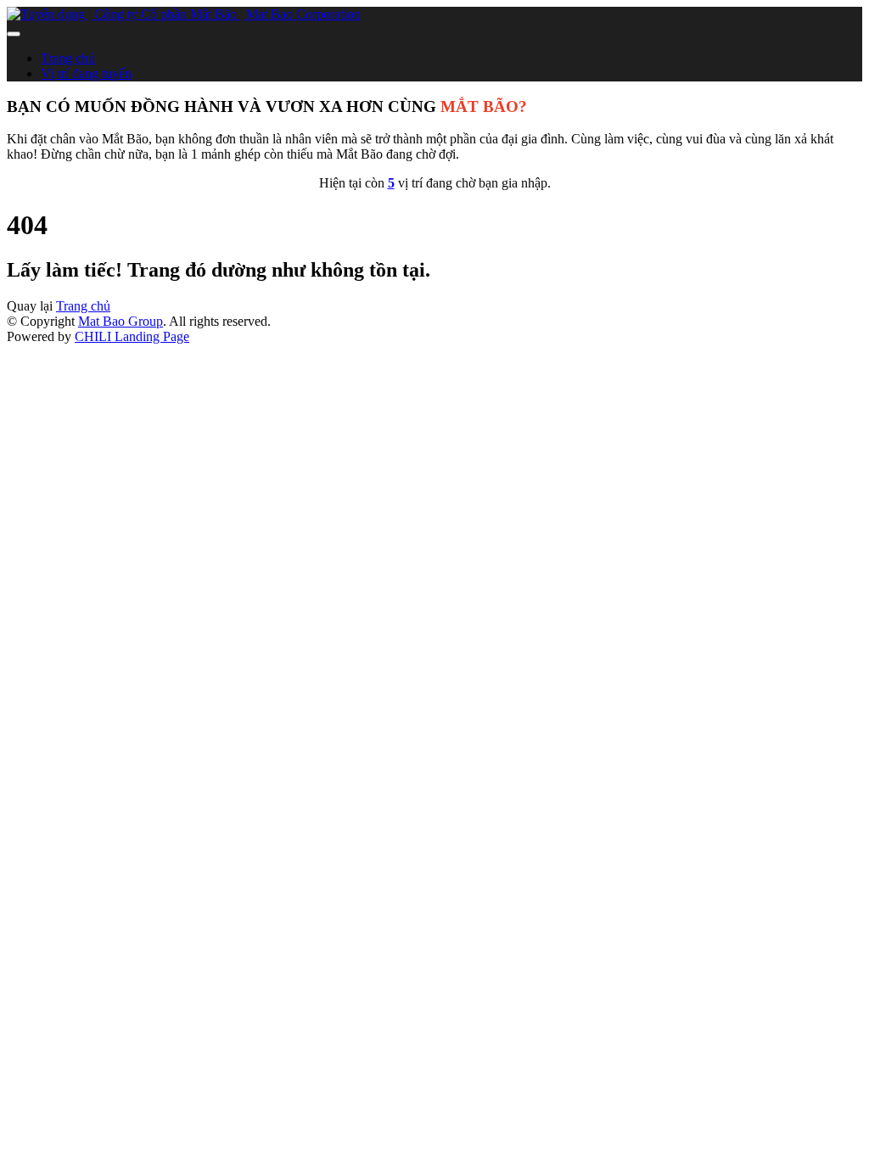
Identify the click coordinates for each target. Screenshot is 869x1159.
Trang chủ (68, 58)
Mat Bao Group (120, 321)
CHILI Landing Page (132, 336)
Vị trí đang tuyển (86, 73)
